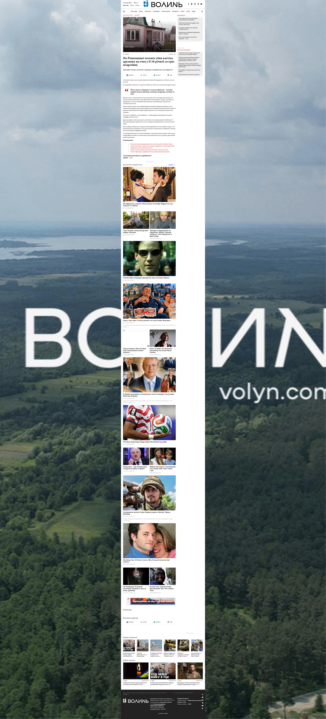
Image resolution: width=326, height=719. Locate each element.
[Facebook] (188, 4)
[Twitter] (191, 4)
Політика (148, 11)
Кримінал (175, 11)
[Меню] (124, 11)
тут (131, 158)
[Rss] (202, 708)
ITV (139, 85)
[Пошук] (202, 11)
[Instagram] (195, 4)
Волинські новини (128, 15)
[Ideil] (163, 713)
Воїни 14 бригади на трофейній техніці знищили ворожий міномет (149, 152)
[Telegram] (198, 4)
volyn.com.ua (170, 692)
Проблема (156, 11)
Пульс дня (133, 11)
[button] (136, 3)
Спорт (183, 11)
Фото (188, 11)
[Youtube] (201, 4)
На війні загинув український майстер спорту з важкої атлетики (149, 150)
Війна (141, 11)
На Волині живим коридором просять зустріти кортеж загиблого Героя (151, 144)
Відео (194, 11)
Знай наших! (166, 11)
